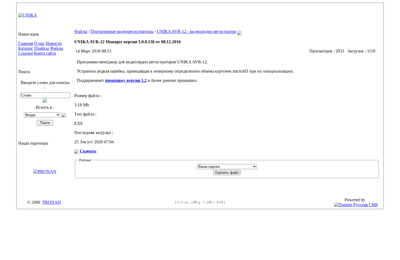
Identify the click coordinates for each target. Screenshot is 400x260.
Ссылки (25, 53)
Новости (54, 43)
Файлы (56, 48)
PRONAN (51, 202)
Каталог (25, 48)
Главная (25, 43)
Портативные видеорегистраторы (122, 31)
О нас (39, 43)
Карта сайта (45, 53)
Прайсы (41, 48)
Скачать (88, 151)
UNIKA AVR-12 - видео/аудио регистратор (196, 31)
